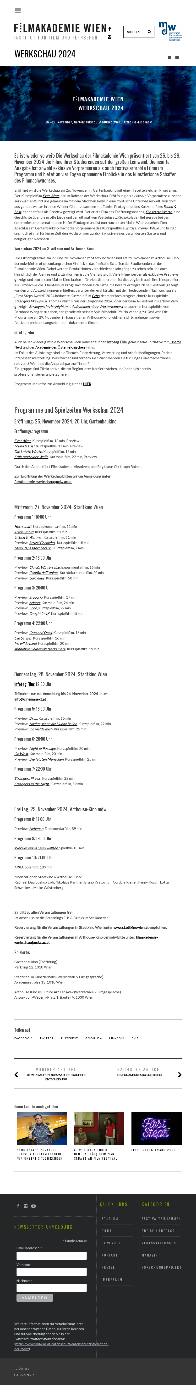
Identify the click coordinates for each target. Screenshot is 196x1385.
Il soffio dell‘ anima (43, 572)
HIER (87, 384)
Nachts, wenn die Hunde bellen (53, 724)
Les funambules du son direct (140, 1071)
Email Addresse (29, 1248)
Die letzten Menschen (46, 759)
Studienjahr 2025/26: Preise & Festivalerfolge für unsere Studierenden (40, 1154)
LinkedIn (116, 1038)
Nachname (24, 1281)
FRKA (18, 867)
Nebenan (36, 828)
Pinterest (69, 1038)
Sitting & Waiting (27, 537)
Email (137, 1038)
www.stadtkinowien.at (131, 927)
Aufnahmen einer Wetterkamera (39, 649)
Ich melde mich (40, 729)
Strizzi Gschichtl (42, 542)
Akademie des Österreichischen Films (64, 347)
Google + (93, 1038)
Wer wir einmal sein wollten (36, 848)
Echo (33, 608)
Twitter (47, 1038)
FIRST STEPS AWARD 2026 (153, 1150)
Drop (33, 718)
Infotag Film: (24, 684)
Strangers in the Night (31, 784)
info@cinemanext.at (30, 699)
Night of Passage (42, 748)
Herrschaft (23, 526)
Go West (21, 753)
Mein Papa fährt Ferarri (32, 548)
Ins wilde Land (25, 643)
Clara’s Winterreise (44, 567)
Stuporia (36, 597)
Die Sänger (23, 638)
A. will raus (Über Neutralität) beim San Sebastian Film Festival (95, 1154)
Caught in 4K (39, 613)
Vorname (23, 1265)
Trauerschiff (23, 532)
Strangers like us (27, 778)
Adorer (34, 603)
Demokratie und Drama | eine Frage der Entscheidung (56, 1073)
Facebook (23, 1038)
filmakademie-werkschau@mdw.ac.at (43, 481)
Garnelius (36, 578)
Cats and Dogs (40, 632)
